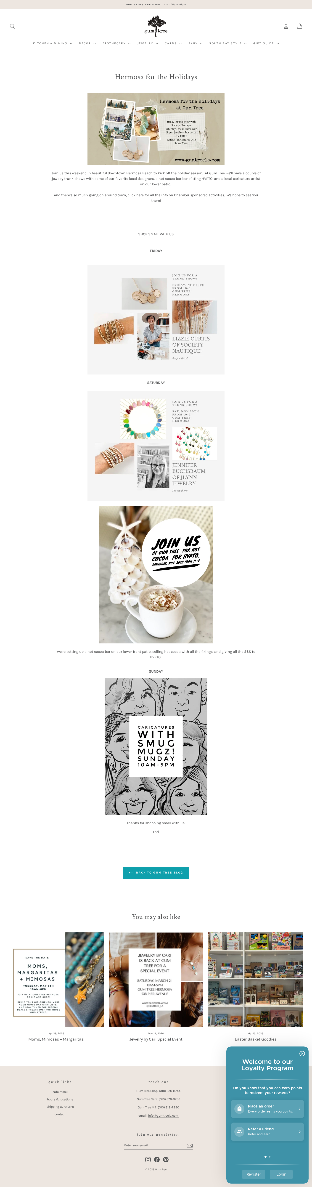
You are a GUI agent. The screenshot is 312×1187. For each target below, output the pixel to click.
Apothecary (115, 43)
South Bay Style (226, 43)
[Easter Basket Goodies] (255, 979)
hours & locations (60, 1099)
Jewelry (146, 43)
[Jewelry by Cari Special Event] (156, 979)
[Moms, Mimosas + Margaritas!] (56, 979)
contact (60, 1114)
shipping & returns (60, 1107)
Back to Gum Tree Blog (159, 872)
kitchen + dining (51, 43)
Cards (171, 43)
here (140, 195)
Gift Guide (264, 43)
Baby (193, 43)
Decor (86, 43)
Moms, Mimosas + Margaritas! (56, 1039)
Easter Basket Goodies (255, 1039)
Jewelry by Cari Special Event (156, 1039)
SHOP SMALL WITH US (156, 234)
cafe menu (60, 1092)
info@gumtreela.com (163, 1116)
